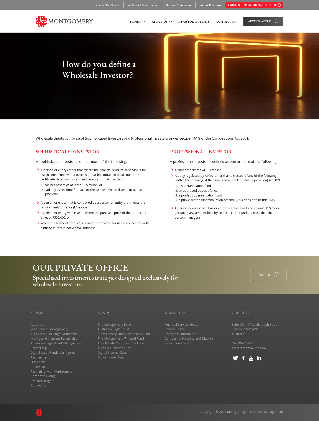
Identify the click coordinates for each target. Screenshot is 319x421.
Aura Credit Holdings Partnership (54, 334)
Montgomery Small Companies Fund (124, 334)
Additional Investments (142, 5)
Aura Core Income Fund (114, 348)
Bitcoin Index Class (111, 357)
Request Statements (178, 5)
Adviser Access (259, 21)
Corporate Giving (43, 376)
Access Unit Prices (107, 5)
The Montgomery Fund (114, 324)
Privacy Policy (174, 329)
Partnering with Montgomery (51, 371)
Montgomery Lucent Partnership (54, 338)
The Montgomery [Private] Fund (121, 338)
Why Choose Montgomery (49, 329)
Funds (135, 21)
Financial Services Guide (181, 324)
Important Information (181, 334)
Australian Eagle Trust (113, 329)
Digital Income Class (112, 352)
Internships (38, 367)
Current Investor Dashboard (252, 5)
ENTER (263, 274)
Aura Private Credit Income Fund (121, 343)
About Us (160, 21)
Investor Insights (193, 21)
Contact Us (226, 21)
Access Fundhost (210, 5)
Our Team (38, 362)
